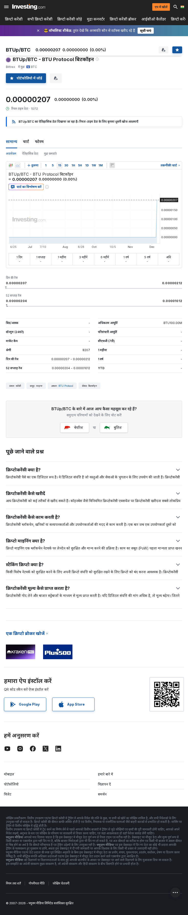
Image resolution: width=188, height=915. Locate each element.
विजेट (7, 794)
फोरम (39, 141)
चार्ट (26, 141)
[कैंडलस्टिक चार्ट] (10, 165)
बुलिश (118, 427)
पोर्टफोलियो (11, 784)
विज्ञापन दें (104, 784)
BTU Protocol (66, 385)
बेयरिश (78, 427)
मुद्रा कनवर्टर (96, 19)
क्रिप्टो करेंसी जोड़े (69, 19)
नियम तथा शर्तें (13, 883)
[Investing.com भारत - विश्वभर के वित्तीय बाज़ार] (28, 7)
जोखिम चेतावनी (61, 883)
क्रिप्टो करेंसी (14, 19)
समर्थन (102, 794)
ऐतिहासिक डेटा (30, 153)
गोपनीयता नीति (37, 883)
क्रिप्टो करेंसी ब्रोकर (123, 19)
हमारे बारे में (105, 774)
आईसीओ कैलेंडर (153, 19)
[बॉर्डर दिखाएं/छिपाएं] (112, 165)
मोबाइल (9, 774)
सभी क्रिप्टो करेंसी (39, 19)
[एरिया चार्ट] (17, 165)
